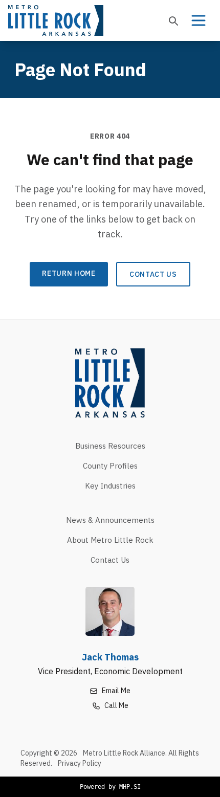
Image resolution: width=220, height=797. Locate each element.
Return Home (69, 273)
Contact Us (153, 274)
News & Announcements (110, 520)
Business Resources (110, 446)
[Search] (173, 20)
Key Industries (110, 486)
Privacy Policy (79, 763)
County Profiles (110, 466)
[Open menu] (198, 20)
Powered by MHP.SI (110, 786)
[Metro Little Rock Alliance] (55, 20)
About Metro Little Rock (110, 540)
